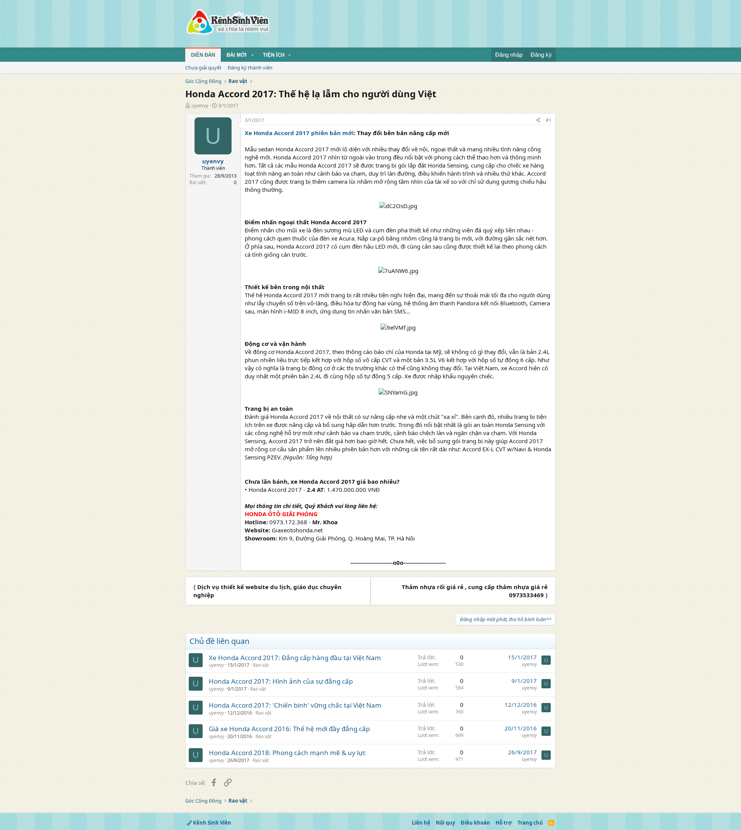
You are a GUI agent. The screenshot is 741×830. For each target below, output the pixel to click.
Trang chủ (530, 822)
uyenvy (199, 105)
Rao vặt (261, 665)
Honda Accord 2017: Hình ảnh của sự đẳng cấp (281, 681)
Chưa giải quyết (203, 67)
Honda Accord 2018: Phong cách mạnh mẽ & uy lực (287, 752)
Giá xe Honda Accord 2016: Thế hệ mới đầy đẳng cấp (289, 728)
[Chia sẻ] (538, 120)
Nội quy (445, 822)
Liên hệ (421, 822)
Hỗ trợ (504, 822)
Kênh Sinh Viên (211, 822)
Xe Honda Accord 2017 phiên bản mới (299, 133)
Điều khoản (475, 822)
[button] (252, 55)
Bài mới (237, 55)
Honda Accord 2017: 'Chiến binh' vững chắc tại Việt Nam (295, 705)
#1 (549, 120)
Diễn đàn (203, 55)
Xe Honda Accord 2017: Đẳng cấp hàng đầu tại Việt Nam (295, 657)
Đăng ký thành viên (250, 67)
